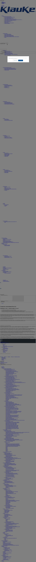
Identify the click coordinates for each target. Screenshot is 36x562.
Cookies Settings (15, 60)
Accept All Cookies (20, 60)
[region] (18, 59)
